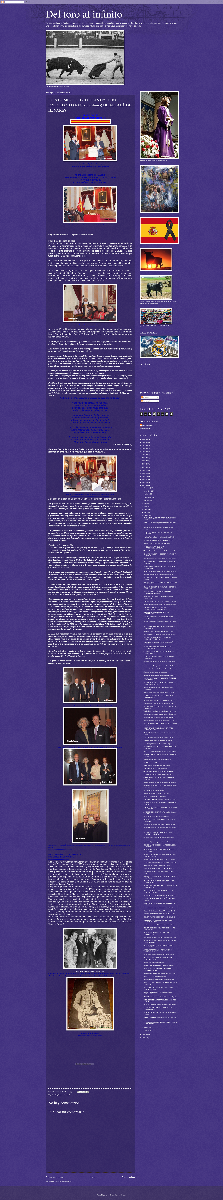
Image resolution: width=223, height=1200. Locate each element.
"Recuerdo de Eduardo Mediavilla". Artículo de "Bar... (160, 824)
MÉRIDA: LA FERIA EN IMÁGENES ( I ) (156, 976)
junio (145, 506)
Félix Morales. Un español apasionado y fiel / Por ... (160, 666)
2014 (144, 476)
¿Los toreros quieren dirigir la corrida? (155, 672)
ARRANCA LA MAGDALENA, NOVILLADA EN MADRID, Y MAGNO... (158, 638)
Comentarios (147, 401)
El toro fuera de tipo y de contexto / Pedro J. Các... (159, 955)
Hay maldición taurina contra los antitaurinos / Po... (159, 703)
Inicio (92, 1177)
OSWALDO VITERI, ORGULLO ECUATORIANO (159, 771)
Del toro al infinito (84, 13)
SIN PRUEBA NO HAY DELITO (153, 762)
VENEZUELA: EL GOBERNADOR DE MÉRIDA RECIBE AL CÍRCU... (158, 921)
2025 (144, 442)
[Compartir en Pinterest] (88, 1092)
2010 (144, 1034)
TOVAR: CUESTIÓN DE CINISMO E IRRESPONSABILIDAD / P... (155, 547)
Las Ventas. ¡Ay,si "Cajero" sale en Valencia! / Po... (159, 717)
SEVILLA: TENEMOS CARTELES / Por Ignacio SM (159, 914)
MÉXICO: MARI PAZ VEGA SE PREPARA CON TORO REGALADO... (158, 891)
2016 (144, 470)
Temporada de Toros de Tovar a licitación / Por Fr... (160, 700)
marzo (146, 515)
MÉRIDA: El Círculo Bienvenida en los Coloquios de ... (160, 1004)
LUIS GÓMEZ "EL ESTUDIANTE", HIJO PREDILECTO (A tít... (156, 613)
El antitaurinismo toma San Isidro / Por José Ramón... (160, 559)
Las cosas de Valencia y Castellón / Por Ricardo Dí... (160, 692)
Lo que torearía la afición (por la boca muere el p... (159, 979)
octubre (146, 494)
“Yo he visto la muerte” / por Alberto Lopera (157, 865)
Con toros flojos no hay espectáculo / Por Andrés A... (160, 842)
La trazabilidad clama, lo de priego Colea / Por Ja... (159, 669)
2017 (144, 467)
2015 (144, 473)
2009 (144, 1037)
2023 (144, 449)
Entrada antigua (128, 1177)
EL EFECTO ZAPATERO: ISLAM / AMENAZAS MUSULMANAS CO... (158, 683)
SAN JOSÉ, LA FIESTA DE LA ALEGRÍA (156, 768)
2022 (144, 452)
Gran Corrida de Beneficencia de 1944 (90, 971)
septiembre (147, 497)
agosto (146, 500)
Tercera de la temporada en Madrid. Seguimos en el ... (160, 571)
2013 (144, 479)
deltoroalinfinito (147, 425)
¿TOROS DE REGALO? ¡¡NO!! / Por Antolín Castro (160, 799)
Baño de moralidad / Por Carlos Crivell (155, 796)
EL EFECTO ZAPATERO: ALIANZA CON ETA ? (158, 540)
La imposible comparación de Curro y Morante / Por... (160, 937)
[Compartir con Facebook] (85, 1092)
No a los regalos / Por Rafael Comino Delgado (158, 744)
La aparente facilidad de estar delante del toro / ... (159, 574)
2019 (144, 461)
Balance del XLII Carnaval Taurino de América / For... (160, 714)
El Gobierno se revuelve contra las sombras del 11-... (160, 895)
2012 (144, 482)
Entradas (146, 397)
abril (145, 512)
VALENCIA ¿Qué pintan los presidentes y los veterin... (160, 711)
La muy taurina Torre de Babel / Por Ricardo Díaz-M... (160, 604)
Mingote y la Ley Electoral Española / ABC (157, 543)
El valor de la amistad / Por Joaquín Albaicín (157, 759)
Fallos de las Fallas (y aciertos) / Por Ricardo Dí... (159, 868)
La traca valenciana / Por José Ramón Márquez (158, 737)
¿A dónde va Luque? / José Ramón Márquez (158, 774)
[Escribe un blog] (80, 1092)
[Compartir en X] (83, 1092)
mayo (146, 509)
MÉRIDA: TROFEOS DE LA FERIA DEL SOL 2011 (159, 917)
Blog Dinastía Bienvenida (62, 1095)
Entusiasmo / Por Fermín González (155, 790)
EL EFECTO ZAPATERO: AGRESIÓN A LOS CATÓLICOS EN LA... (158, 833)
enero (146, 1031)
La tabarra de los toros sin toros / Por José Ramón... (160, 859)
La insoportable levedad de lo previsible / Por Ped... (159, 720)
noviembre (147, 491)
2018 (144, 464)
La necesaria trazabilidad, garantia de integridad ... (159, 675)
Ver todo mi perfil (145, 428)
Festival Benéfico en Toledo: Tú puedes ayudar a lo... (160, 782)
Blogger (123, 1195)
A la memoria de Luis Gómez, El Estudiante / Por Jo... (160, 601)
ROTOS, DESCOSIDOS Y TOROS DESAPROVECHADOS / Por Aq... (155, 608)
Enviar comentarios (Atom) (63, 1181)
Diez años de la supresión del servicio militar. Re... (159, 908)
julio (145, 503)
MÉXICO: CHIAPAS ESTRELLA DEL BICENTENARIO (160, 751)
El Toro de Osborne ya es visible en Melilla (157, 765)
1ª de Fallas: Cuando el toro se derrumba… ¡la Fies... (160, 862)
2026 (144, 439)
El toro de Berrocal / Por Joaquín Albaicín (156, 817)
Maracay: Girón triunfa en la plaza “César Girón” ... (159, 631)
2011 (144, 485)
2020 (144, 458)
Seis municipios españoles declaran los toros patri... (160, 634)
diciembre (147, 488)
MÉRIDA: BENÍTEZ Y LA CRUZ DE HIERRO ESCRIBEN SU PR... (158, 969)
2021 (144, 455)
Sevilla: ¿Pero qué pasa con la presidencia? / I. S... (159, 537)
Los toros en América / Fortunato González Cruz (159, 925)
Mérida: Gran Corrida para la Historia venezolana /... (160, 965)
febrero (146, 1027)
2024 (144, 445)
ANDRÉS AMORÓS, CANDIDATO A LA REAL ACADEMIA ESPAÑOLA (158, 592)
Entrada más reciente (55, 1177)
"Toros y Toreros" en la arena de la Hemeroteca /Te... (160, 551)
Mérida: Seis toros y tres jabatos (154, 962)
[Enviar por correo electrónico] (78, 1092)
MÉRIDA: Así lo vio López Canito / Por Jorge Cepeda (160, 997)
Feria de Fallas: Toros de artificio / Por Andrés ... (159, 740)
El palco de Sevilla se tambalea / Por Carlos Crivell (159, 911)
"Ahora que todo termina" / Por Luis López (157, 793)
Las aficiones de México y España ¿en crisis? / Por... (160, 973)
